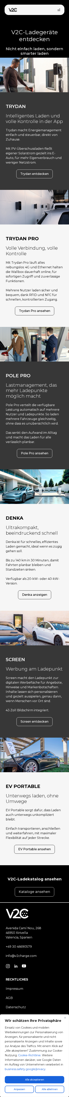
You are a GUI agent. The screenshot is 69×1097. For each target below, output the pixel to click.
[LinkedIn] (16, 967)
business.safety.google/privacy (25, 1069)
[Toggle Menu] (59, 10)
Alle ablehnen (50, 1089)
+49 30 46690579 (19, 946)
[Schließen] (65, 1017)
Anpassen (19, 1089)
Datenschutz (16, 1007)
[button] (34, 174)
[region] (34, 1055)
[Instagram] (8, 967)
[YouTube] (24, 967)
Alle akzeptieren (34, 1079)
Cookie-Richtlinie (29, 1055)
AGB (9, 998)
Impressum (14, 989)
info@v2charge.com (21, 956)
